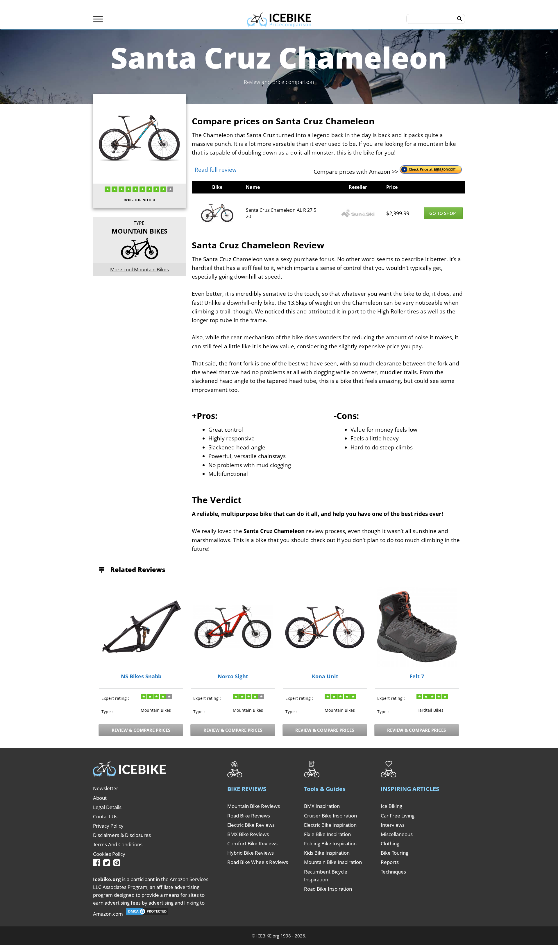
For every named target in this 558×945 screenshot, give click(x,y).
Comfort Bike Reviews (252, 843)
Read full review (216, 169)
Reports (390, 862)
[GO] (460, 19)
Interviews (393, 825)
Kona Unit (325, 676)
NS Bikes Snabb (141, 676)
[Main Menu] (98, 19)
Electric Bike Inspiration (330, 825)
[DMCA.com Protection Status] (147, 913)
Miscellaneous (397, 834)
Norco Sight (233, 676)
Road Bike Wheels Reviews (257, 862)
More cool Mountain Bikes (139, 269)
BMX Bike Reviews (248, 834)
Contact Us (105, 816)
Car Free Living (397, 815)
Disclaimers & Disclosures (122, 835)
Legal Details (107, 807)
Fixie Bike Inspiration (327, 834)
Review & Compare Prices (141, 730)
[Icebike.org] (279, 18)
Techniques (393, 871)
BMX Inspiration (322, 806)
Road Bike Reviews (248, 815)
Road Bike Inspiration (328, 888)
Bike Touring (394, 852)
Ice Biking (391, 806)
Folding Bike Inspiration (330, 843)
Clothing (390, 843)
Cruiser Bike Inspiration (330, 815)
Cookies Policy (109, 854)
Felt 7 (416, 676)
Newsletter (105, 788)
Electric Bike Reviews (251, 825)
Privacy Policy (108, 825)
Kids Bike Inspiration (327, 852)
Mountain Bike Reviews (253, 806)
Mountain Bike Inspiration (333, 862)
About (100, 798)
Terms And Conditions (117, 844)
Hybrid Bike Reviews (250, 852)
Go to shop (443, 213)
